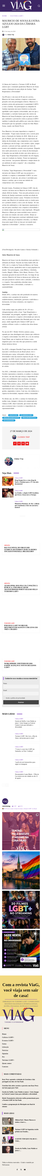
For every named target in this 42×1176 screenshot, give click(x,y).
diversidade (9, 420)
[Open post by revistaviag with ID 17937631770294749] (21, 910)
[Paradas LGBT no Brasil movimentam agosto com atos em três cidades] (21, 608)
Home (4, 16)
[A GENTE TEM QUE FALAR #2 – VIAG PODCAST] (7, 1140)
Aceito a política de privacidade (15, 698)
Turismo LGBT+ (9, 623)
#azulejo (13, 415)
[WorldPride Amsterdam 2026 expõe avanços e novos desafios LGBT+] (21, 646)
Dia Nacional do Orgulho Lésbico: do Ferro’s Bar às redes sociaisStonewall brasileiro (20, 549)
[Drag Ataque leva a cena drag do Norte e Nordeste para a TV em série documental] (7, 481)
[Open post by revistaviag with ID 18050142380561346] (21, 949)
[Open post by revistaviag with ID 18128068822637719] (21, 831)
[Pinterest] (24, 76)
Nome (5, 683)
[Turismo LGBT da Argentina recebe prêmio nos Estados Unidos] (7, 1130)
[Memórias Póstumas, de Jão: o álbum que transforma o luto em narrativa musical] (7, 504)
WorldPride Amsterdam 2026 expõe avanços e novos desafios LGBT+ (20, 665)
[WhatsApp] (30, 76)
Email (5, 690)
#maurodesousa (29, 418)
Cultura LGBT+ (17, 16)
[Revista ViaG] (21, 6)
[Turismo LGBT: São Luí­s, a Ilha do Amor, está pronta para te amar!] (7, 736)
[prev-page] (3, 785)
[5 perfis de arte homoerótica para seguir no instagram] (7, 762)
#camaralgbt (26, 415)
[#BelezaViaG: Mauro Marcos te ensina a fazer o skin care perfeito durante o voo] (7, 1121)
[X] (18, 76)
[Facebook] (11, 76)
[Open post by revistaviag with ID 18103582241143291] (21, 870)
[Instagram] (19, 443)
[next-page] (7, 785)
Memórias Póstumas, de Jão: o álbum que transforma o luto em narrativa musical (27, 505)
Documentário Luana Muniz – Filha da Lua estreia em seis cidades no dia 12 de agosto (27, 776)
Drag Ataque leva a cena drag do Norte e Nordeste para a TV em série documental (26, 482)
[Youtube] (27, 443)
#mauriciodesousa (11, 418)
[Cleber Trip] (3, 35)
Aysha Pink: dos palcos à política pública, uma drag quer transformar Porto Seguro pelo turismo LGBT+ (21, 588)
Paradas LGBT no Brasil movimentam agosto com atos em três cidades (21, 627)
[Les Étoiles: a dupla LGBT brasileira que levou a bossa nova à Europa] (7, 492)
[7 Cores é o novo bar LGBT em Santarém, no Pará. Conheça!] (7, 749)
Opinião (7, 545)
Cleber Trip (11, 34)
